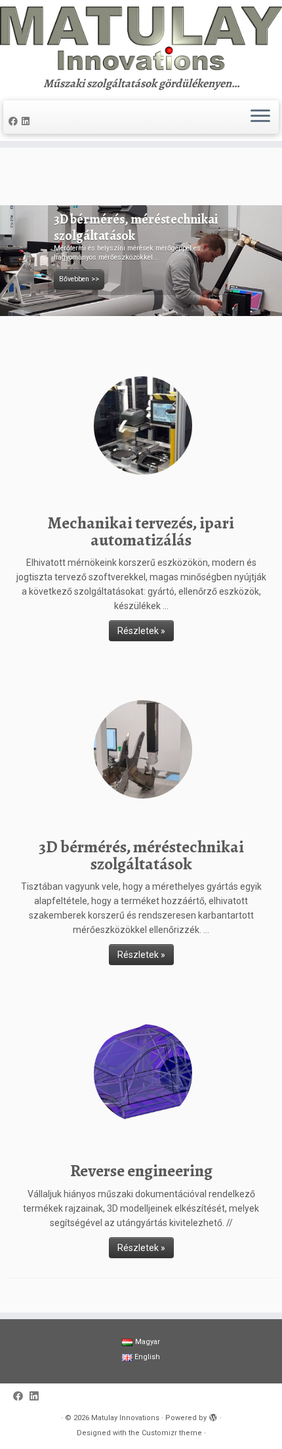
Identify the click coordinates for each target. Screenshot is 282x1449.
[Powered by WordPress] (213, 1418)
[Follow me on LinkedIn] (27, 121)
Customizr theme (172, 1433)
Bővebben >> (79, 279)
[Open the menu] (260, 117)
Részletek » (141, 630)
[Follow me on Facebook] (15, 121)
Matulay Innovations (125, 1418)
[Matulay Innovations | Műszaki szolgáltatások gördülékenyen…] (141, 38)
